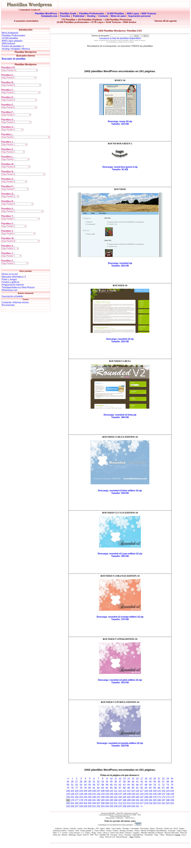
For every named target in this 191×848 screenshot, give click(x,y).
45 (154, 781)
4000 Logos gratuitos (12, 41)
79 (85, 788)
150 (68, 797)
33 (102, 781)
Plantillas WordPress (46, 13)
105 (90, 791)
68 (146, 785)
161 (116, 797)
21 (159, 778)
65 (133, 785)
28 (81, 781)
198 (168, 800)
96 (159, 788)
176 (72, 800)
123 (168, 791)
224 (172, 803)
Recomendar (8, 305)
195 (155, 800)
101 (72, 791)
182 (98, 800)
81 (94, 788)
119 (150, 791)
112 (120, 791)
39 (128, 781)
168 (146, 797)
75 (68, 788)
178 (81, 800)
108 (103, 791)
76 (72, 788)
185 (111, 800)
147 (163, 794)
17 (141, 778)
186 (116, 800)
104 (85, 791)
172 (163, 797)
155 (90, 797)
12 (120, 778)
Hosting (91, 16)
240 (133, 806)
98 (167, 788)
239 (129, 806)
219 (150, 803)
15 (133, 778)
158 (103, 797)
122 (163, 791)
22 (163, 778)
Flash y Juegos (9, 279)
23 (167, 778)
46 (159, 781)
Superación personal (139, 16)
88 (124, 788)
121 (159, 791)
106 (94, 791)
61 (115, 785)
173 (168, 797)
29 (85, 781)
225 (68, 806)
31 (94, 781)
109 (107, 791)
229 (85, 806)
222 (163, 803)
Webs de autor (118, 16)
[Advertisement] (95, 26)
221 (159, 803)
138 (124, 794)
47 (163, 781)
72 (163, 785)
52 (76, 785)
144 (150, 794)
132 (98, 794)
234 (107, 806)
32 (98, 781)
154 (85, 797)
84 (107, 788)
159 (107, 797)
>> (141, 806)
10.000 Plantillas (115, 13)
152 (77, 797)
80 (89, 788)
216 (137, 803)
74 (172, 785)
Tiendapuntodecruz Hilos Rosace (18, 287)
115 (133, 791)
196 (159, 800)
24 (172, 778)
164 (129, 797)
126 (72, 794)
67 (141, 785)
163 (124, 797)
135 (111, 794)
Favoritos (65, 16)
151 (72, 797)
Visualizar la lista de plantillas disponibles (120, 38)
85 (111, 788)
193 (146, 800)
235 (111, 806)
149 (172, 794)
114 (128, 791)
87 (120, 788)
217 (142, 803)
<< (68, 778)
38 (124, 781)
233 (103, 806)
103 (81, 791)
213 (124, 803)
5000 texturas (8, 43)
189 (129, 800)
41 (137, 781)
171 (159, 797)
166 (137, 797)
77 (76, 788)
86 (115, 788)
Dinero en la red (10, 274)
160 (111, 797)
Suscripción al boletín (12, 296)
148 (168, 794)
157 (98, 797)
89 (128, 788)
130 (90, 794)
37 (120, 781)
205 (90, 803)
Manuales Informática (12, 277)
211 (115, 803)
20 (154, 778)
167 (142, 797)
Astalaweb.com (49, 16)
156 (94, 797)
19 (150, 778)
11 (116, 778)
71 (159, 785)
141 (137, 794)
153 (81, 797)
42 (141, 781)
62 (120, 785)
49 (172, 781)
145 (155, 794)
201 (72, 803)
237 (120, 806)
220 (155, 803)
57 (98, 785)
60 (111, 785)
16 (137, 778)
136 (116, 794)
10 (111, 778)
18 (146, 778)
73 (167, 785)
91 (137, 788)
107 (98, 791)
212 (120, 803)
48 (167, 781)
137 (120, 794)
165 (133, 797)
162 (120, 797)
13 (124, 778)
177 (77, 800)
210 (111, 803)
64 (128, 785)
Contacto (103, 16)
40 (133, 781)
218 (146, 803)
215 (133, 803)
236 (116, 806)
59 (107, 785)
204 (85, 803)
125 (68, 794)
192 (142, 800)
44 (150, 781)
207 (98, 803)
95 (154, 788)
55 (89, 785)
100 (68, 791)
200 (68, 803)
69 (150, 785)
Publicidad (78, 16)
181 (94, 800)
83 (102, 788)
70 (154, 785)
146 (159, 794)
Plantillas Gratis (68, 13)
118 (146, 791)
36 (115, 781)
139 (129, 794)
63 (124, 785)
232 (98, 806)
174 (172, 797)
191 (137, 800)
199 (172, 800)
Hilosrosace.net (9, 290)
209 (107, 803)
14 (128, 778)
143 (146, 794)
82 (98, 788)
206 (94, 803)
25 (68, 781)
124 (172, 791)
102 (77, 791)
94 (150, 788)
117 (141, 791)
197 (163, 800)
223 (168, 803)
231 (94, 806)
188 (124, 800)
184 (107, 800)
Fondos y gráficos (10, 282)
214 (129, 803)
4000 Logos (133, 13)
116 (137, 791)
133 (103, 794)
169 (150, 797)
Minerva (26, 49)
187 (120, 800)
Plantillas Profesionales (91, 13)
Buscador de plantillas (14, 59)
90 (133, 788)
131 (94, 794)
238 (124, 806)
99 (172, 788)
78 (81, 788)
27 (76, 781)
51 (72, 785)
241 (137, 806)
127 (77, 794)
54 (85, 785)
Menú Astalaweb (10, 33)
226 (72, 806)
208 (103, 803)
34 (107, 781)
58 (102, 785)
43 (146, 781)
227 (77, 806)
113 (124, 791)
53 (81, 785)
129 (85, 794)
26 (72, 781)
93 (146, 788)
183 (103, 800)
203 (81, 803)
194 (150, 800)
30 (89, 781)
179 (85, 800)
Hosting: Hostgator (11, 49)
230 (90, 806)
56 (94, 785)
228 (81, 806)
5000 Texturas (148, 13)
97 (163, 788)
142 (142, 794)
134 (107, 794)
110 (111, 791)
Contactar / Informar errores (15, 302)
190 (133, 800)
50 (68, 785)
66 (137, 785)
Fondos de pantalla (11, 46)
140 (133, 794)
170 (155, 797)
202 (77, 803)
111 (115, 791)
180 (90, 800)
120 (155, 791)
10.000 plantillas (10, 38)
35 (111, 781)
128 (81, 794)
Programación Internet (13, 285)
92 (141, 788)
